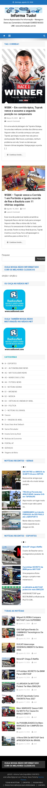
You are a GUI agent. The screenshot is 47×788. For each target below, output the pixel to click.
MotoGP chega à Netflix (22, 547)
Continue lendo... (16, 155)
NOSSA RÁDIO (38, 782)
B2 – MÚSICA (10, 396)
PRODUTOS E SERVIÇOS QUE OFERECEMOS (20, 785)
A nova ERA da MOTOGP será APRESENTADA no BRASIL (30, 739)
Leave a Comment (13, 121)
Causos (8, 415)
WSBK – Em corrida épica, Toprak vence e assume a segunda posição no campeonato (23, 111)
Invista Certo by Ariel (13, 434)
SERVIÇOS (9, 448)
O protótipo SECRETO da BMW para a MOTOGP (31, 672)
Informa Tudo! (23, 15)
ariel (23, 118)
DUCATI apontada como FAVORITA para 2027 (28, 697)
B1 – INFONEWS (11, 392)
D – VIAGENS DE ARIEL (13, 420)
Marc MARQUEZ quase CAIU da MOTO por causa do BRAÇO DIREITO (30, 711)
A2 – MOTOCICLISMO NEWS (16, 373)
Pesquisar (6, 255)
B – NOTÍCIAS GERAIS (13, 387)
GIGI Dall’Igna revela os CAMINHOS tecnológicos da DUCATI (30, 632)
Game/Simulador (11, 429)
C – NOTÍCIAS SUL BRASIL (15, 410)
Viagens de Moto (11, 453)
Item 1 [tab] (21, 467)
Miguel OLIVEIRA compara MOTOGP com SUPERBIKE (29, 618)
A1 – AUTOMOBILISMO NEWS (16, 368)
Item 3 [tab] (25, 467)
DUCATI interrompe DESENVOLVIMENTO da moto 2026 (30, 647)
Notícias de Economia (13, 439)
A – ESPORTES (11, 364)
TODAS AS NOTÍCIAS (12, 782)
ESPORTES (26, 782)
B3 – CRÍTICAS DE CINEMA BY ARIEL (19, 401)
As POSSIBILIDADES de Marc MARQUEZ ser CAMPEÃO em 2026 (30, 726)
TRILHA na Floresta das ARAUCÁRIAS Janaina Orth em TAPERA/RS (19, 494)
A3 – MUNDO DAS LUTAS (15, 378)
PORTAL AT (9, 443)
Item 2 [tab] (23, 467)
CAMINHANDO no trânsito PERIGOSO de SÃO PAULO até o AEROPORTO (19, 514)
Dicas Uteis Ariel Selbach (14, 424)
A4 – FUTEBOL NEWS (13, 382)
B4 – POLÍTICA (10, 406)
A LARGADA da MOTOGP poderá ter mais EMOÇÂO (28, 685)
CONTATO (41, 785)
